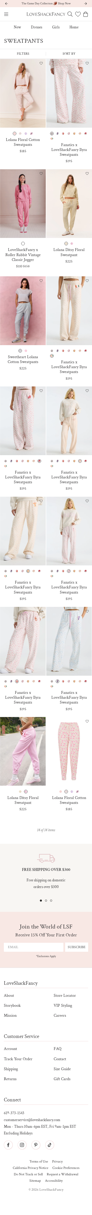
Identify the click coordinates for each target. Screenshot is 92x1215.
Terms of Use (38, 1161)
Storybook (12, 1005)
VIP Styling (63, 1005)
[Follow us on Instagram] (22, 1145)
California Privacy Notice (30, 1168)
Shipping (11, 1069)
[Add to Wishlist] (41, 63)
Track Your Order (18, 1059)
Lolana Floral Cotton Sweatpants (23, 142)
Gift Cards (62, 1079)
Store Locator (65, 995)
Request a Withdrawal (62, 1174)
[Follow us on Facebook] (8, 1145)
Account (10, 1048)
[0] (78, 14)
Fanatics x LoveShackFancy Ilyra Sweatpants (69, 150)
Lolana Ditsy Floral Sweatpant (69, 252)
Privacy (57, 1161)
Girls (56, 27)
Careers (60, 1015)
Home (74, 27)
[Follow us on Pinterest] (35, 1145)
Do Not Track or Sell (28, 1174)
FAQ (57, 1048)
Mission (10, 1015)
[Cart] (85, 14)
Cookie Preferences (65, 1168)
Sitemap (35, 1181)
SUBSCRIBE (77, 947)
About (9, 995)
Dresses (36, 27)
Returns (10, 1079)
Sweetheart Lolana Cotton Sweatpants (23, 359)
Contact (60, 1059)
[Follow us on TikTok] (49, 1145)
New (17, 27)
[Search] (70, 14)
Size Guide (62, 1069)
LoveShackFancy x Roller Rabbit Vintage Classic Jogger (23, 254)
